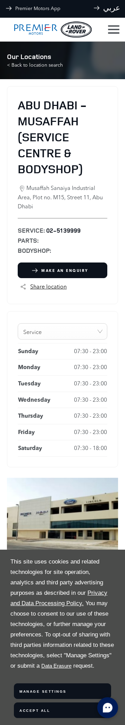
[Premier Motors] (32, 29)
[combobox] (62, 331)
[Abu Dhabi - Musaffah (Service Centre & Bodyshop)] (62, 515)
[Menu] (113, 30)
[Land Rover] (76, 30)
